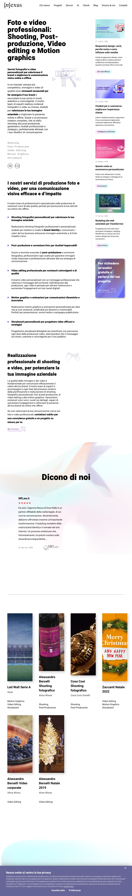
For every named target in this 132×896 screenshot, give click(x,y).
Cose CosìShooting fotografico (78, 686)
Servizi (69, 5)
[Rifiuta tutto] (125, 867)
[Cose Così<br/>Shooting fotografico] (83, 644)
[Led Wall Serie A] (19, 647)
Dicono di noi (108, 5)
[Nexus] (13, 5)
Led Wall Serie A (19, 687)
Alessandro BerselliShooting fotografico (47, 684)
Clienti (86, 5)
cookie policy (69, 886)
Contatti (123, 5)
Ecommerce (102, 186)
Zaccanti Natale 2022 (113, 689)
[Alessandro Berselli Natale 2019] (51, 744)
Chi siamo (44, 5)
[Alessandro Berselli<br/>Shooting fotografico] (51, 642)
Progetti (58, 5)
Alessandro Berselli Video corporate (17, 783)
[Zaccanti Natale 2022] (114, 647)
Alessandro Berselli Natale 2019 (49, 783)
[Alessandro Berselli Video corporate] (19, 744)
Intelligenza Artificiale (106, 131)
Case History (102, 245)
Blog (95, 5)
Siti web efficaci (103, 71)
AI (78, 5)
